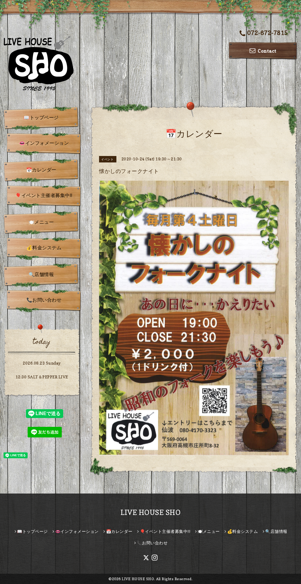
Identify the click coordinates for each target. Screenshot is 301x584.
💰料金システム (44, 248)
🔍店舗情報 (41, 274)
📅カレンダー (41, 170)
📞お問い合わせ (44, 300)
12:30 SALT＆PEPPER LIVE (42, 376)
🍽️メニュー (41, 222)
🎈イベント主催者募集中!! (44, 195)
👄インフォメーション (44, 143)
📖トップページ (41, 117)
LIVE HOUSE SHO (150, 512)
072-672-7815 (267, 32)
